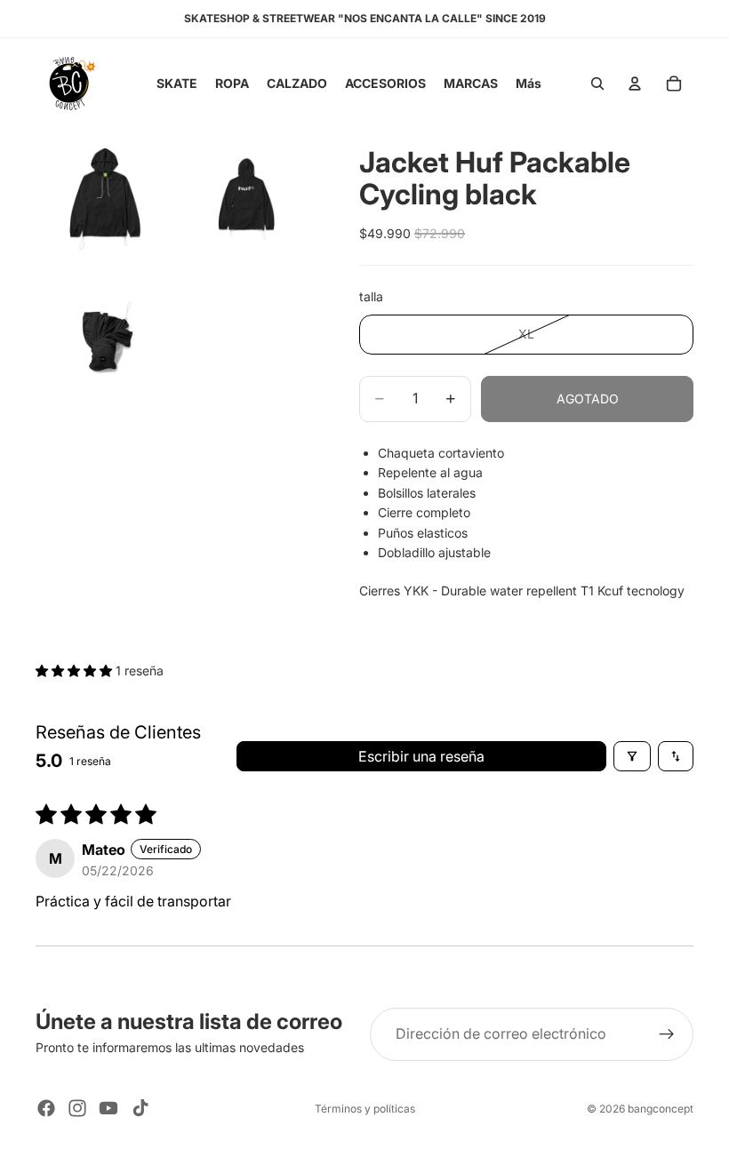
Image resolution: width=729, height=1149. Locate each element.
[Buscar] (597, 83)
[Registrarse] (666, 1034)
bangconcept (660, 1108)
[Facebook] (46, 1108)
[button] (76, 670)
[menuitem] (528, 83)
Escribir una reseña (421, 756)
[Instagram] (77, 1108)
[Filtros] (632, 756)
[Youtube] (108, 1108)
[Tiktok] (140, 1108)
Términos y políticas (365, 1108)
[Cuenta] (634, 83)
